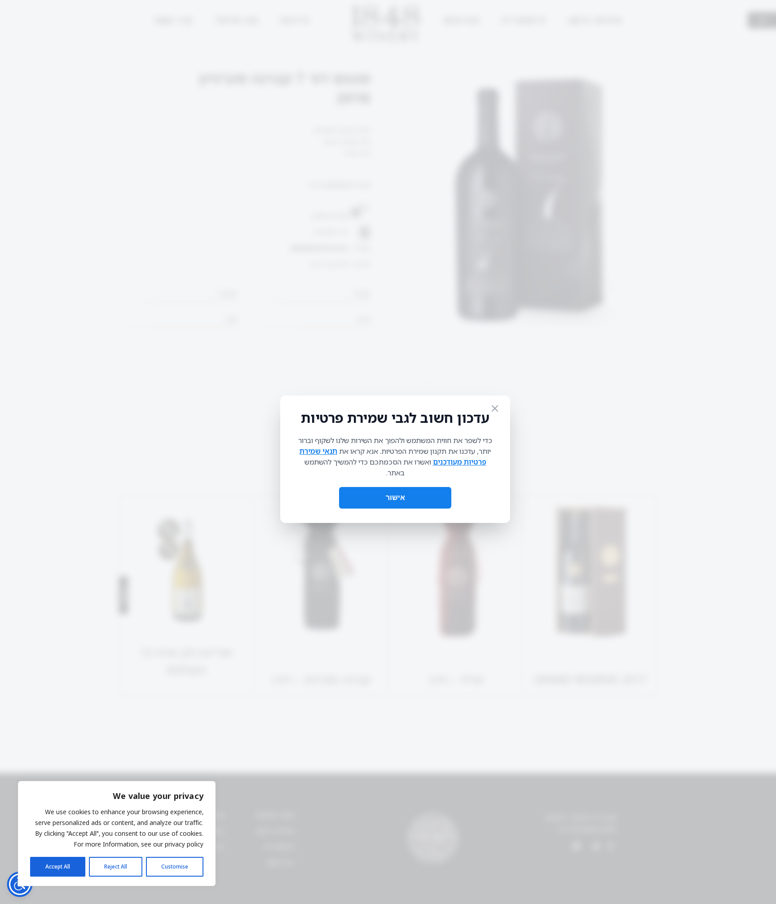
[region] (117, 833)
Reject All (115, 866)
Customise (174, 866)
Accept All (57, 866)
